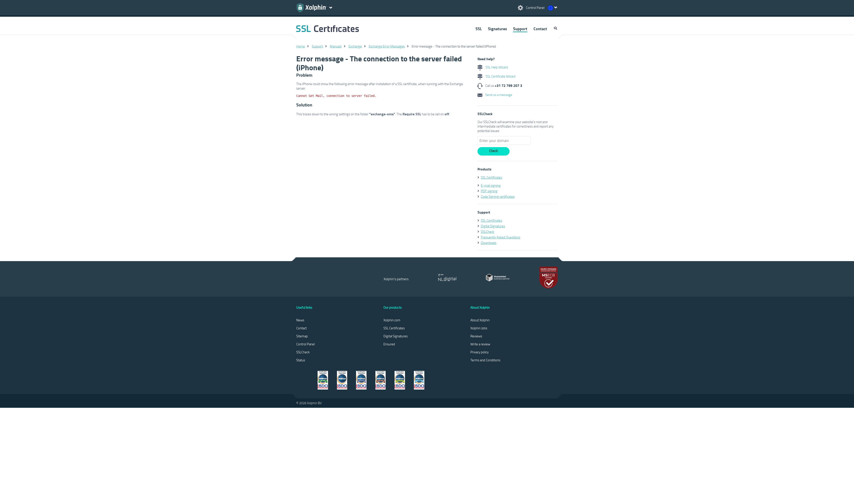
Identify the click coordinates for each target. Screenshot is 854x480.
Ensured (389, 344)
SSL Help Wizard (496, 67)
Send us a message (498, 94)
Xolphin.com (391, 320)
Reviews (476, 336)
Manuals (336, 46)
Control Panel (305, 344)
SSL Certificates (491, 177)
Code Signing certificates (498, 196)
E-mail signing (491, 185)
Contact (540, 29)
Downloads (488, 242)
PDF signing (489, 191)
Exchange (355, 46)
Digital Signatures (493, 226)
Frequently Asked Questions (500, 237)
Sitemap (302, 336)
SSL (478, 29)
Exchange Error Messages (387, 46)
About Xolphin (480, 320)
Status (300, 360)
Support (520, 29)
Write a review (480, 344)
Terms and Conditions (485, 360)
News (300, 320)
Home (300, 46)
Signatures (497, 29)
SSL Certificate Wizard (500, 76)
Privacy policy (479, 352)
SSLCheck (487, 231)
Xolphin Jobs (478, 328)
